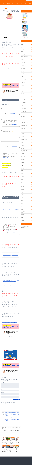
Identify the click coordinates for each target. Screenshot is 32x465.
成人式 (22, 173)
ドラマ (22, 105)
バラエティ (22, 114)
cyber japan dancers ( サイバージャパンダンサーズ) (26, 49)
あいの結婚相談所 (23, 54)
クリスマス (22, 85)
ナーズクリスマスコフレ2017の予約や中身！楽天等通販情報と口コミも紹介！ (11, 428)
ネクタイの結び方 (23, 108)
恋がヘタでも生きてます (24, 168)
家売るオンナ (23, 159)
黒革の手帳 (22, 220)
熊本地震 (22, 189)
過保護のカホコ (23, 212)
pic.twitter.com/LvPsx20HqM (8, 230)
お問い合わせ (8, 3)
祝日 (22, 195)
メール (2, 392)
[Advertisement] (10, 29)
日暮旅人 (22, 176)
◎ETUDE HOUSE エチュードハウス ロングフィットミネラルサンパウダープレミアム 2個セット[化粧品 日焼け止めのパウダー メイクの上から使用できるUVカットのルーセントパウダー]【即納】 (11, 281)
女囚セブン (22, 153)
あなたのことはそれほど (24, 56)
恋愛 (21, 3)
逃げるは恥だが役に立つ (24, 211)
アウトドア (22, 74)
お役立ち (30, 3)
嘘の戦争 (22, 148)
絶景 (22, 200)
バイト (22, 113)
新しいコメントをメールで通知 (6, 399)
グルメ (25, 3)
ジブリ (22, 91)
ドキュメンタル (23, 102)
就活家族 (22, 162)
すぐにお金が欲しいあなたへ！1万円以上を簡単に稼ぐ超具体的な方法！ (10, 431)
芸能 (22, 206)
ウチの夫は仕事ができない (24, 77)
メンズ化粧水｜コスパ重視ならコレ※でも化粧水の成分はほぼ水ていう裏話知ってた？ (12, 410)
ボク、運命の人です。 (24, 125)
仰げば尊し (22, 136)
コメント (2, 382)
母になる (22, 186)
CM (21, 47)
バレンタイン (23, 116)
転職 (22, 209)
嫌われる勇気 (23, 156)
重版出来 (22, 214)
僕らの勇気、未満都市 (24, 139)
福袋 (22, 197)
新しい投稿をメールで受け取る (6, 400)
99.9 (22, 44)
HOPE (22, 51)
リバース (22, 130)
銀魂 (22, 217)
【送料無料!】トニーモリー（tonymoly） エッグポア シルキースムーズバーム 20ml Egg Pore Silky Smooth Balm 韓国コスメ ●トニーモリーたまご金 (11, 256)
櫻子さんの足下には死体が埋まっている (26, 184)
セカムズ (22, 94)
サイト (2, 395)
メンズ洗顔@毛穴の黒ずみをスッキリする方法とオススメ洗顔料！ (12, 417)
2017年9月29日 (12, 113)
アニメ (22, 76)
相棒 (22, 192)
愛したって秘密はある (24, 171)
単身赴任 (22, 145)
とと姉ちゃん (23, 65)
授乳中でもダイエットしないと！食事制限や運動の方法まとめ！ (12, 420)
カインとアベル (23, 79)
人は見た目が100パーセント (25, 134)
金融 (22, 215)
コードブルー (23, 90)
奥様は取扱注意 (23, 151)
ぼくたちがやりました (24, 68)
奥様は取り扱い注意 (24, 150)
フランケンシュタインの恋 (24, 122)
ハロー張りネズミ (23, 111)
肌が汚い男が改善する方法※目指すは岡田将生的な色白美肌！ (12, 415)
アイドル (22, 73)
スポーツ (22, 93)
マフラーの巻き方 (23, 128)
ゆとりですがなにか (24, 71)
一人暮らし (22, 131)
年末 (22, 165)
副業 (22, 142)
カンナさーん (23, 82)
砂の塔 (22, 194)
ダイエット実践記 (23, 99)
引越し (22, 167)
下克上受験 (22, 133)
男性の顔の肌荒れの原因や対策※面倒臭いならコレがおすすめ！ (12, 413)
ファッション (16, 3)
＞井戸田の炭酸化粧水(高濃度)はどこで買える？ (9, 322)
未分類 (22, 179)
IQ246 (22, 53)
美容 (12, 3)
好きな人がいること (24, 154)
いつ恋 (22, 57)
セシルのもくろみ (23, 96)
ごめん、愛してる (23, 62)
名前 (2, 389)
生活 (22, 191)
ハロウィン (22, 110)
